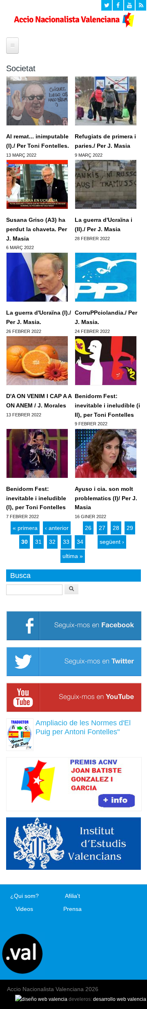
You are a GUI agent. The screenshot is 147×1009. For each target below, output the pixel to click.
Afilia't (72, 896)
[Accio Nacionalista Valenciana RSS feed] (141, 5)
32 (52, 541)
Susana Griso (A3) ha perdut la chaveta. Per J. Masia (36, 229)
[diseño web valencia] (41, 999)
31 (38, 541)
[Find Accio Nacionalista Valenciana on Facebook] (118, 5)
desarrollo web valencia (119, 999)
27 (102, 528)
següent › (112, 541)
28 (116, 528)
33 (66, 541)
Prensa (72, 909)
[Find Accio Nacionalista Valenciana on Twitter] (106, 5)
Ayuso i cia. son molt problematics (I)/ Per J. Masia (106, 498)
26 (88, 528)
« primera (25, 528)
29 (130, 528)
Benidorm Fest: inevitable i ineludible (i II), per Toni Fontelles (107, 405)
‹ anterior (57, 528)
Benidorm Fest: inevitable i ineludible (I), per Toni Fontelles (36, 498)
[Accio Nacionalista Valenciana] (73, 25)
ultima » (72, 556)
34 (80, 541)
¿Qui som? (24, 896)
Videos (24, 909)
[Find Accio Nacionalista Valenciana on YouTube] (129, 5)
